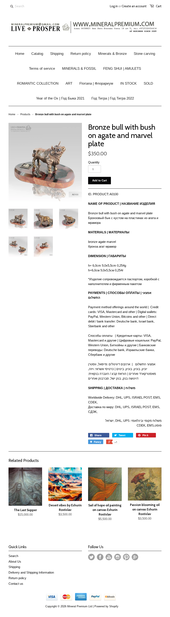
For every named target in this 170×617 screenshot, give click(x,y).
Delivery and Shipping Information (31, 572)
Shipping (14, 567)
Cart (159, 6)
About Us (14, 561)
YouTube (109, 557)
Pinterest (126, 557)
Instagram (117, 557)
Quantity (94, 162)
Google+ (135, 557)
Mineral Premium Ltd (80, 606)
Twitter (91, 557)
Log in (114, 6)
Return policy (17, 578)
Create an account (134, 6)
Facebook (100, 557)
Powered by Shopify (106, 606)
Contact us (15, 583)
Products (25, 114)
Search (13, 556)
